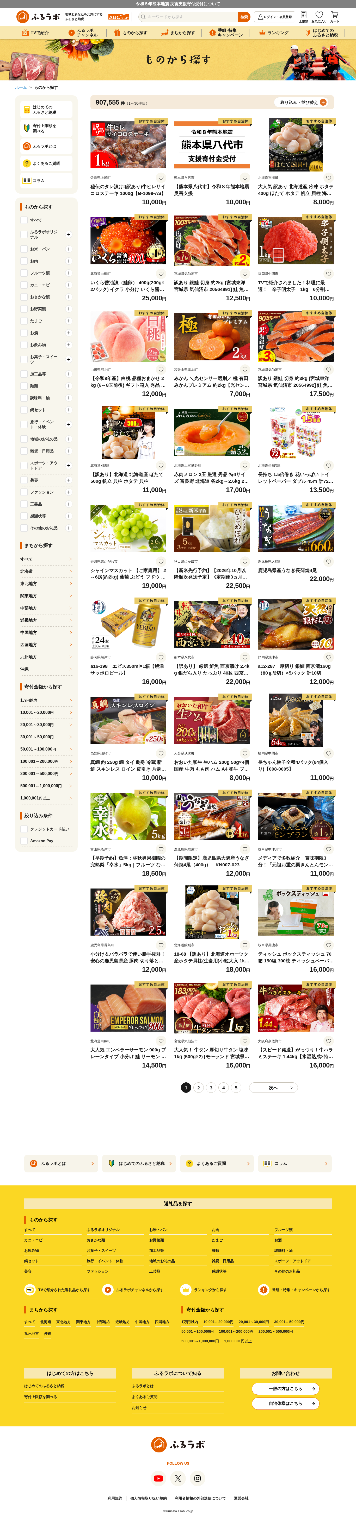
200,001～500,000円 (276, 1331)
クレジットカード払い (49, 829)
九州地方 (28, 657)
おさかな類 (96, 1240)
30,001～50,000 (37, 737)
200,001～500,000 (39, 773)
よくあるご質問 (144, 1397)
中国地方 (28, 632)
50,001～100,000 (38, 749)
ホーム (21, 87)
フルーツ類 (283, 1230)
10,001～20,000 (37, 712)
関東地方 (28, 596)
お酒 (278, 1240)
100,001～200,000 (39, 761)
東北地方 (28, 583)
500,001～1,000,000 (41, 786)
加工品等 (156, 1250)
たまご (217, 1240)
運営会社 (241, 1498)
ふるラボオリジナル (103, 1230)
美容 (28, 1271)
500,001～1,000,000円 (200, 1341)
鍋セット (31, 1261)
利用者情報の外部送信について (200, 1498)
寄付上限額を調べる (40, 1397)
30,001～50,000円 (289, 1322)
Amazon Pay (41, 841)
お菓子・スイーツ (101, 1250)
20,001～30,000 (37, 724)
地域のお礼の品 (162, 1261)
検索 (244, 17)
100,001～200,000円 (236, 1331)
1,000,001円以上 (238, 1341)
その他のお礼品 (287, 1271)
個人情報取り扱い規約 (148, 1498)
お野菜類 (156, 1240)
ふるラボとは (143, 1386)
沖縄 (24, 669)
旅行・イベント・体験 (105, 1261)
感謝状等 (219, 1271)
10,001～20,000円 (218, 1322)
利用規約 (115, 1498)
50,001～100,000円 (197, 1331)
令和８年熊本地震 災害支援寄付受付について (178, 4)
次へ (273, 1087)
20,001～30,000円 (254, 1322)
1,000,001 (35, 798)
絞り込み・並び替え (299, 102)
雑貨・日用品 (223, 1261)
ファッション (98, 1271)
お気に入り (319, 21)
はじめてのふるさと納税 (44, 1386)
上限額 (303, 21)
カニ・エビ (33, 1240)
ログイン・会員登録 (278, 17)
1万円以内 (189, 1322)
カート (335, 21)
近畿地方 (28, 620)
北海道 (26, 571)
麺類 (215, 1250)
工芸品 (154, 1271)
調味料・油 (283, 1250)
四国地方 (28, 645)
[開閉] (68, 234)
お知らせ (139, 1408)
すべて (36, 220)
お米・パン (158, 1230)
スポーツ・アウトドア (292, 1261)
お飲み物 (31, 1250)
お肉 (215, 1230)
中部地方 (28, 608)
